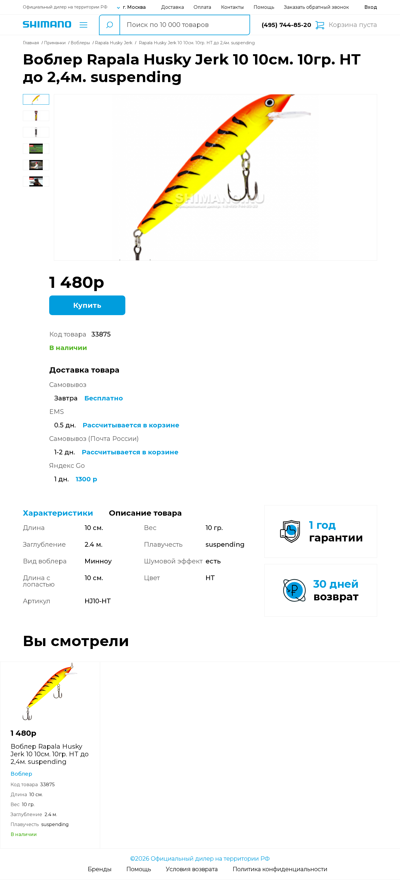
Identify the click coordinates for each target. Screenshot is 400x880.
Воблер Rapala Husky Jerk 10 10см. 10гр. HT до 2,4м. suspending (50, 754)
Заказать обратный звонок (316, 7)
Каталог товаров (83, 25)
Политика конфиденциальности (280, 869)
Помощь (264, 7)
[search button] (109, 25)
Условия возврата (192, 869)
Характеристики (58, 513)
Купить (87, 305)
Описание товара (145, 513)
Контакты (232, 7)
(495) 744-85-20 (286, 24)
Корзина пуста (353, 25)
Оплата (202, 7)
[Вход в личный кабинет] (370, 7)
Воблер (21, 774)
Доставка (172, 7)
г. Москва (134, 7)
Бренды (100, 869)
